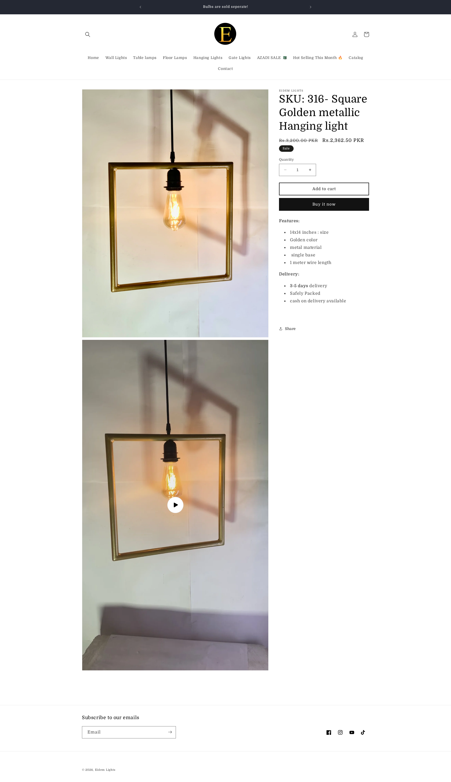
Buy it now (324, 204)
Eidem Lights (105, 770)
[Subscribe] (170, 732)
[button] (87, 34)
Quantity (286, 159)
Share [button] (290, 328)
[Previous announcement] (140, 7)
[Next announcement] (310, 7)
